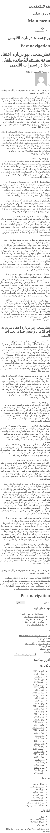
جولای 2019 (39, 709)
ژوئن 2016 (39, 759)
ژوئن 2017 (39, 735)
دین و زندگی (12, 583)
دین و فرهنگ (38, 794)
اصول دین (7, 578)
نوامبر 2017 (39, 725)
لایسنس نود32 (43, 638)
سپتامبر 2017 (38, 727)
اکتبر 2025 (39, 690)
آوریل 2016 (39, 765)
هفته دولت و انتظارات (34, 616)
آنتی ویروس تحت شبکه (25, 654)
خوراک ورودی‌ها (37, 819)
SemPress (46, 831)
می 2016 (40, 762)
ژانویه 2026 (39, 682)
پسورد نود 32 (44, 641)
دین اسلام (40, 789)
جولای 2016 (39, 757)
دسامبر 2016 (38, 749)
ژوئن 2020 (39, 700)
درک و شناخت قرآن (35, 619)
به (32, 580)
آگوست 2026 (38, 671)
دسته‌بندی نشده (37, 786)
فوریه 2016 (39, 770)
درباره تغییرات (36, 583)
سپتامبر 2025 (38, 692)
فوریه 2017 (39, 743)
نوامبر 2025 (39, 687)
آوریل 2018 (39, 711)
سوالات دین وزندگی (34, 586)
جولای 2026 (39, 674)
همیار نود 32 (44, 646)
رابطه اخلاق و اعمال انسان (32, 614)
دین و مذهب (38, 797)
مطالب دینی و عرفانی (31, 578)
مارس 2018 (39, 714)
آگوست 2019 (38, 706)
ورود (42, 816)
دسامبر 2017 (38, 722)
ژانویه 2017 (39, 746)
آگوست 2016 (38, 754)
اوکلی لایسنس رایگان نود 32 (37, 643)
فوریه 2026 (39, 679)
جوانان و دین (38, 784)
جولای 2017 (39, 733)
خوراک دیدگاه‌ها (37, 821)
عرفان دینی (39, 5)
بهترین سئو (45, 649)
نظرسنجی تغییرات (24, 588)
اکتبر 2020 (39, 698)
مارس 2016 (39, 767)
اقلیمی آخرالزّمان (42, 580)
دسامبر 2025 (38, 684)
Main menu (39, 20)
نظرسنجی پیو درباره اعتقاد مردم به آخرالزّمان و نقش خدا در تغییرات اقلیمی (25, 59)
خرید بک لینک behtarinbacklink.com (34, 635)
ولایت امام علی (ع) (35, 624)
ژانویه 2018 (39, 719)
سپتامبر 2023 (38, 695)
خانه (42, 28)
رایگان (47, 651)
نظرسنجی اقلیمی (42, 588)
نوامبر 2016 (39, 751)
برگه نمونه (39, 30)
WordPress (31, 829)
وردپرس (40, 824)
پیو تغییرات (15, 580)
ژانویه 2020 (39, 703)
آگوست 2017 (38, 730)
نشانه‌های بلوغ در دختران (33, 622)
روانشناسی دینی (37, 800)
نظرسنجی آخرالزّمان (14, 586)
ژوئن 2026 (39, 676)
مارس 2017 (39, 741)
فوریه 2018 (39, 717)
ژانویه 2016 (39, 773)
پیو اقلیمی (25, 580)
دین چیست (24, 583)
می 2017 (40, 738)
